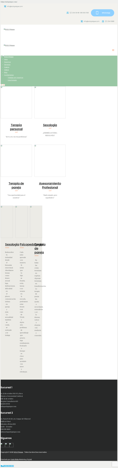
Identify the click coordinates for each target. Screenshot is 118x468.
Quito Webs (15, 459)
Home (7, 247)
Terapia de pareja (16, 185)
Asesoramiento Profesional (50, 185)
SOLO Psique (18, 452)
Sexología (50, 125)
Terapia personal (16, 127)
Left (16, 132)
